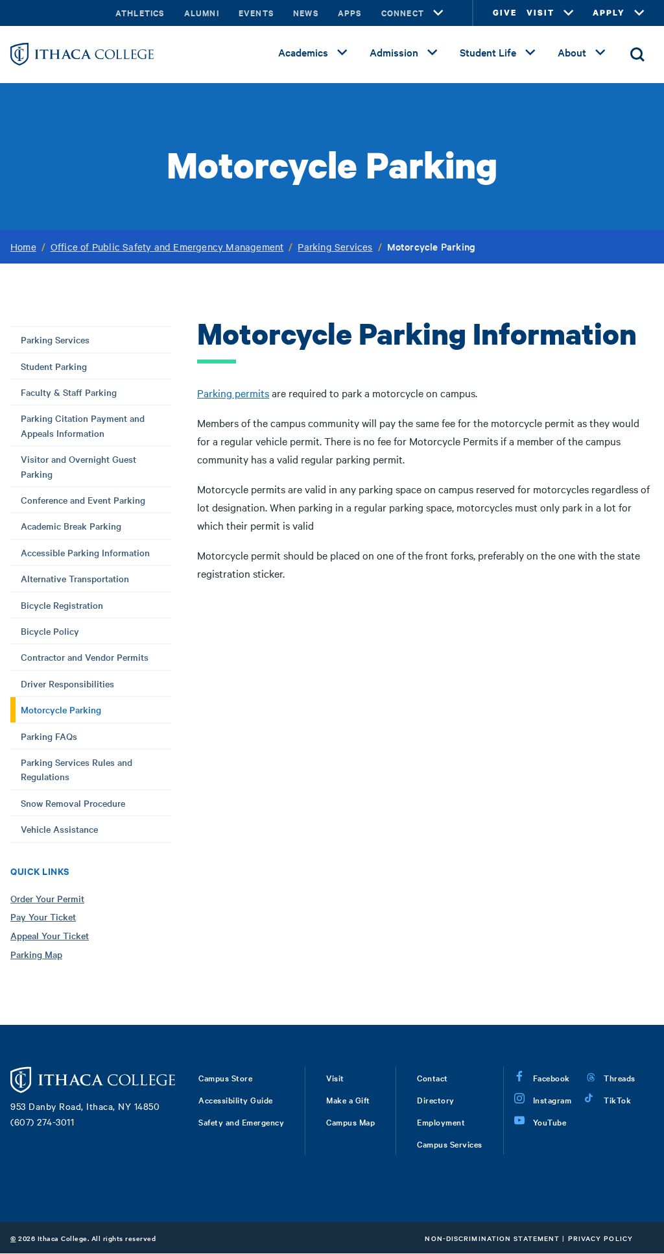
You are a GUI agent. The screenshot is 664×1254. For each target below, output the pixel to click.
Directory (436, 1099)
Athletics (140, 12)
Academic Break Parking (71, 525)
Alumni (201, 12)
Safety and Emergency (241, 1121)
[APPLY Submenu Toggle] (639, 13)
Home (23, 246)
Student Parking (54, 366)
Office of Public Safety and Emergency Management (167, 246)
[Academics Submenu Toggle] (342, 53)
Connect (402, 12)
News (305, 12)
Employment (441, 1121)
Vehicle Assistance (59, 828)
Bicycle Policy (50, 630)
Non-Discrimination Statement (492, 1238)
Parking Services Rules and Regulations (76, 769)
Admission (394, 52)
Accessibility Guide (235, 1099)
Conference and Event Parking (83, 499)
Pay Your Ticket (43, 916)
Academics (303, 52)
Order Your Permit (47, 898)
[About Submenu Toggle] (600, 53)
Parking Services (335, 246)
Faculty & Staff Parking (69, 392)
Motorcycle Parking (61, 709)
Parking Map (36, 954)
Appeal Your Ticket (49, 935)
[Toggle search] (637, 54)
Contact (432, 1077)
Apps (350, 12)
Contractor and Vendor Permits (84, 656)
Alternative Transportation (75, 578)
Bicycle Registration (62, 604)
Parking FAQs (49, 736)
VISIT (540, 12)
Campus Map (350, 1121)
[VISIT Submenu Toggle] (568, 13)
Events (256, 12)
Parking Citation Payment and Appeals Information (83, 425)
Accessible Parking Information (85, 552)
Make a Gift (348, 1099)
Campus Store (225, 1077)
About (572, 52)
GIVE (505, 12)
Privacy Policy (600, 1238)
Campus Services (449, 1144)
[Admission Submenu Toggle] (432, 53)
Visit (335, 1077)
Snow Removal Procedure (73, 802)
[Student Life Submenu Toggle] (530, 53)
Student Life (488, 52)
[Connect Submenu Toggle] (438, 13)
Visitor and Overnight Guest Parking (78, 466)
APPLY (609, 12)
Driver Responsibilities (67, 683)
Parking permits (233, 393)
